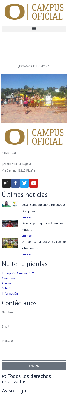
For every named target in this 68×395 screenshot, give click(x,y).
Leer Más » (27, 217)
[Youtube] (33, 183)
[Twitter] (24, 183)
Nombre (7, 312)
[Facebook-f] (15, 183)
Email (5, 326)
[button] (34, 29)
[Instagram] (6, 183)
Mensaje (7, 341)
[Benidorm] (34, 98)
